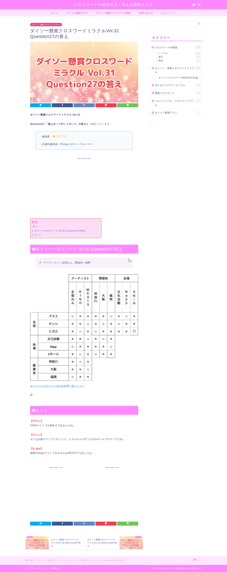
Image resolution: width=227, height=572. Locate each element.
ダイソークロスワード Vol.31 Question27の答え (60, 230)
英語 (178, 60)
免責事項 (55, 568)
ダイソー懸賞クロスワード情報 (113, 13)
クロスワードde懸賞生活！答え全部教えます (113, 4)
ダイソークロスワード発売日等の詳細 (178, 78)
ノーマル (179, 53)
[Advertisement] (84, 187)
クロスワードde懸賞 (177, 47)
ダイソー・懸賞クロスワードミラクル (46, 24)
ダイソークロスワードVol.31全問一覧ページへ (57, 386)
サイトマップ (168, 13)
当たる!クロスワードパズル (177, 85)
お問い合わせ (146, 13)
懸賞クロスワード (177, 93)
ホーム (55, 13)
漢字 (179, 57)
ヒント (37, 234)
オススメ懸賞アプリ (77, 13)
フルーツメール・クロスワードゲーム (177, 103)
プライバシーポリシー (37, 568)
